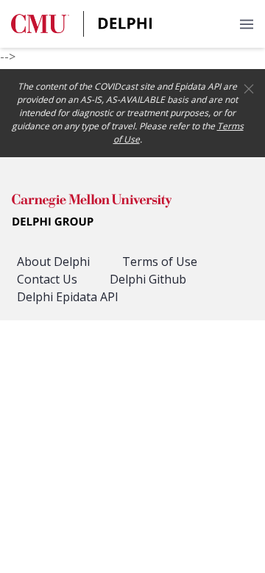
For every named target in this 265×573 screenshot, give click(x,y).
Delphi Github (148, 279)
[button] (246, 24)
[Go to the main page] (82, 24)
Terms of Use (159, 261)
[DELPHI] (92, 212)
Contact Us (47, 279)
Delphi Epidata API (68, 297)
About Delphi (53, 261)
